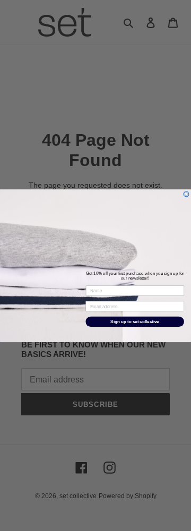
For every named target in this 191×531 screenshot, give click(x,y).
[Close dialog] (186, 193)
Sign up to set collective (134, 321)
